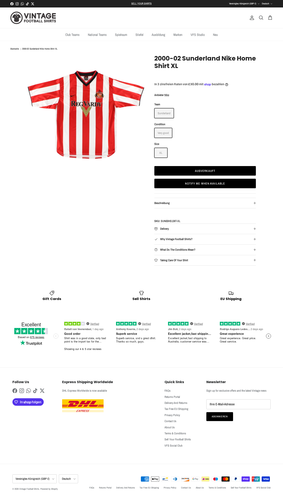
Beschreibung (162, 203)
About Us (169, 427)
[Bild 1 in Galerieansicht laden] (86, 114)
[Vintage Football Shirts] (33, 18)
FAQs (167, 390)
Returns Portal (172, 397)
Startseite (14, 48)
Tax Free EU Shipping (176, 409)
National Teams (97, 34)
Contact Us (170, 421)
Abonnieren (220, 416)
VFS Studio (198, 34)
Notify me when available (205, 183)
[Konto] (251, 17)
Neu (215, 34)
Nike (166, 95)
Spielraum (121, 34)
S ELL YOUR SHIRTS (141, 3)
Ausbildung (158, 34)
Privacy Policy (172, 415)
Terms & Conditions (175, 433)
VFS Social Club (173, 445)
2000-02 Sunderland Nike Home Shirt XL (39, 48)
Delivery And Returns (175, 403)
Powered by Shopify (49, 488)
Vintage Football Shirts (29, 488)
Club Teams (72, 34)
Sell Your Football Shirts (177, 439)
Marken (177, 34)
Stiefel (139, 34)
